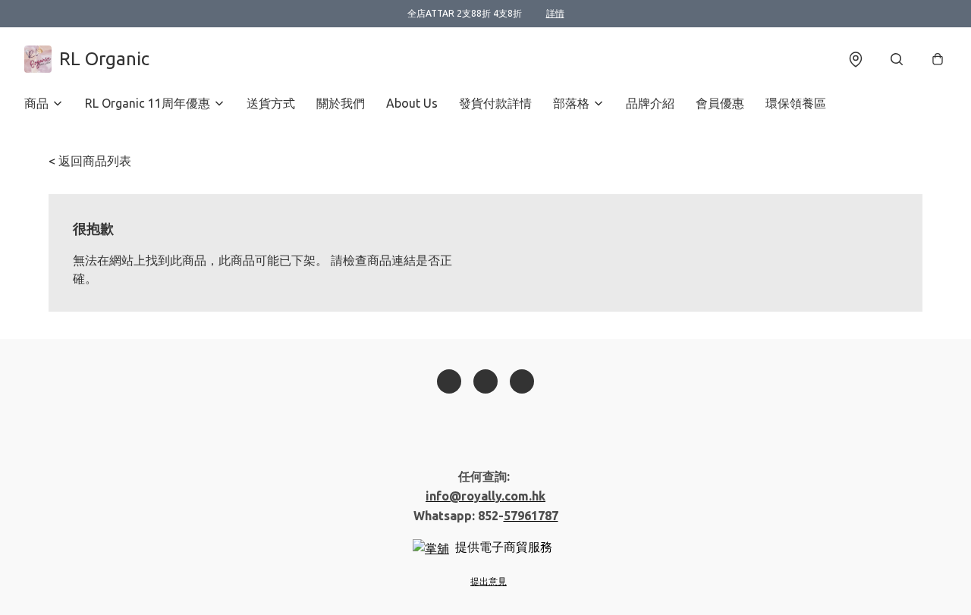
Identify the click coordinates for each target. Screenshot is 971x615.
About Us (412, 103)
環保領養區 (795, 103)
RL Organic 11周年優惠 (147, 103)
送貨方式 (271, 103)
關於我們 (340, 103)
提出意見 (488, 581)
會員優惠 (720, 103)
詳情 (555, 13)
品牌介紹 (650, 103)
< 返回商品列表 (90, 161)
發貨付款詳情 (495, 103)
